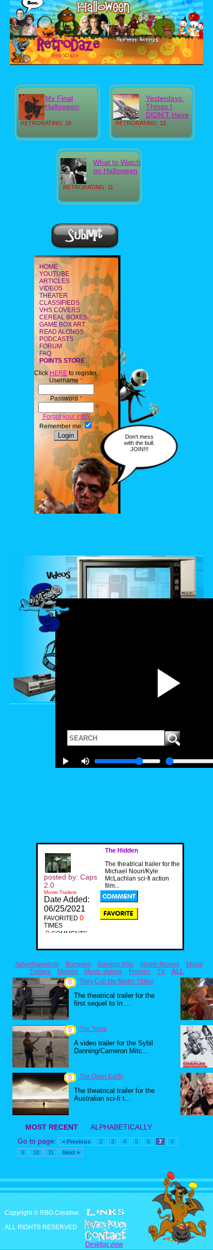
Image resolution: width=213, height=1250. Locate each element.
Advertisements (37, 964)
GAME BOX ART (62, 324)
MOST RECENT (51, 1127)
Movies (67, 971)
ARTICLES (54, 281)
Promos (139, 971)
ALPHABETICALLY (121, 1127)
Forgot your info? (65, 416)
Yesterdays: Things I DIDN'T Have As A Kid (167, 110)
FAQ (45, 353)
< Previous (76, 1141)
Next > (71, 1152)
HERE (58, 373)
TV (161, 971)
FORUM (50, 346)
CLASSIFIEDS (59, 302)
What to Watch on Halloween (117, 166)
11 (51, 1152)
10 (36, 1152)
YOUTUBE (54, 273)
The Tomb (93, 1028)
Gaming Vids (116, 964)
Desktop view (104, 1244)
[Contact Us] (106, 1235)
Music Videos (103, 971)
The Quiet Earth (101, 1076)
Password (66, 398)
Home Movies (160, 964)
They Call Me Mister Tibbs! (116, 981)
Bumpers (78, 964)
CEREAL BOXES (63, 317)
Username (66, 380)
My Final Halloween (62, 102)
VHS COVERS (59, 310)
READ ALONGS (61, 331)
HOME (48, 266)
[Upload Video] (84, 247)
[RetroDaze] (57, 50)
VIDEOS (51, 288)
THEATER (53, 295)
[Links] (105, 1212)
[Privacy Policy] (106, 1225)
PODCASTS (56, 339)
